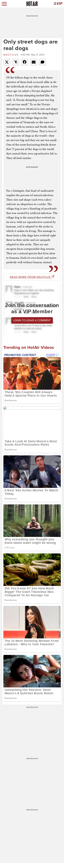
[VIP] (58, 4)
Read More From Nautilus (30, 277)
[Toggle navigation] (4, 4)
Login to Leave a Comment (32, 320)
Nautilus (11, 54)
